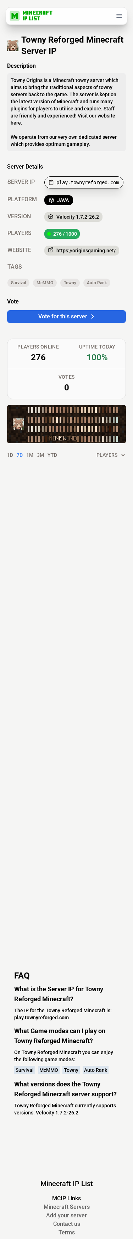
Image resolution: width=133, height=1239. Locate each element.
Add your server (66, 1215)
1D (10, 455)
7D (20, 455)
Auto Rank (97, 282)
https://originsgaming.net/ (86, 250)
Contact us (66, 1224)
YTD (52, 455)
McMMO (45, 282)
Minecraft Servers (67, 1207)
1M (29, 455)
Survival (18, 282)
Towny (70, 282)
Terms (67, 1232)
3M (40, 455)
